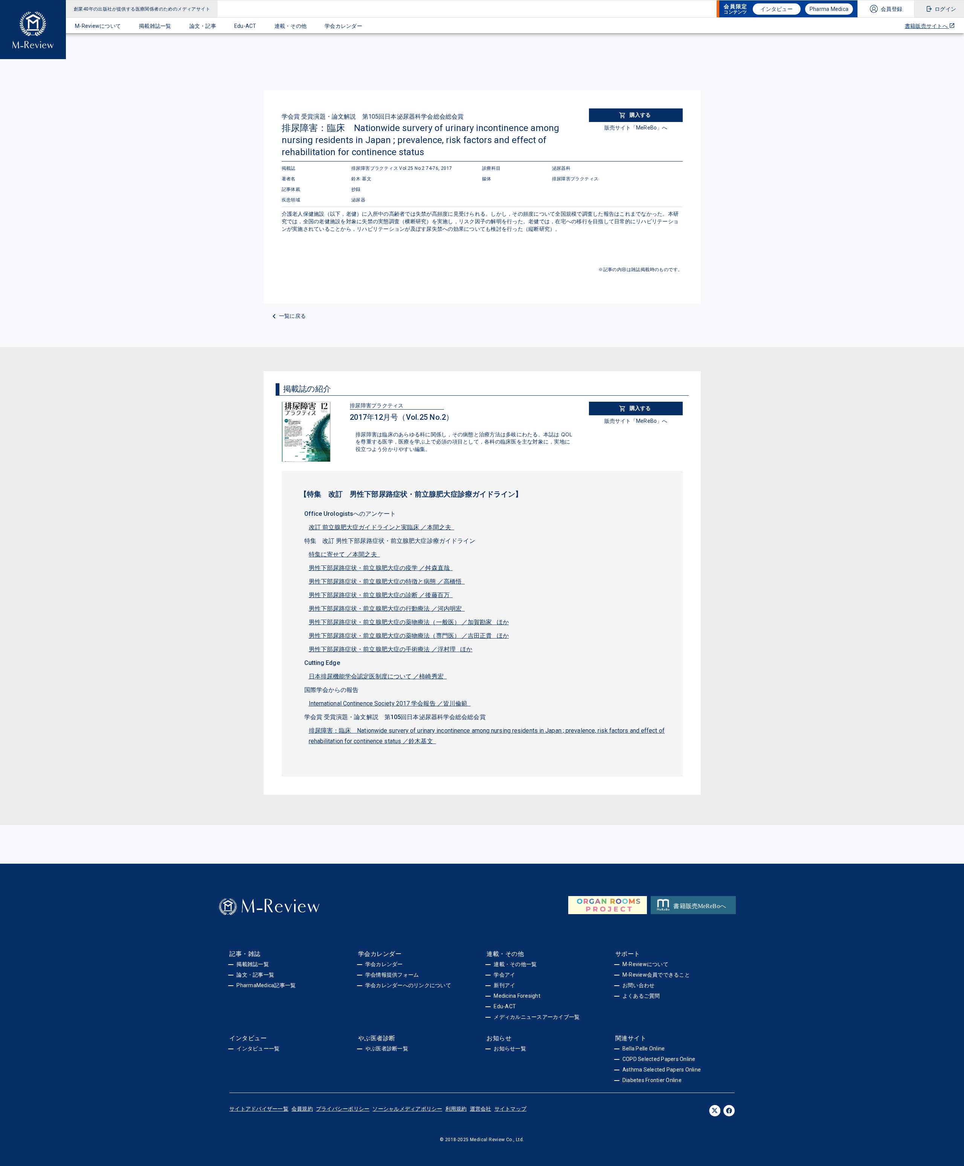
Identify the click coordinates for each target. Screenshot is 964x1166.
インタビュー (776, 9)
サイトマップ (510, 1109)
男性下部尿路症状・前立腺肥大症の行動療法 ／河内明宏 (387, 608)
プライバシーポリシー (343, 1109)
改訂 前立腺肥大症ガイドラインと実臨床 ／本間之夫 (382, 527)
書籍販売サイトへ (927, 26)
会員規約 (302, 1109)
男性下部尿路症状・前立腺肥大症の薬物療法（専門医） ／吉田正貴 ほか (409, 635)
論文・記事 (202, 26)
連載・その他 (291, 26)
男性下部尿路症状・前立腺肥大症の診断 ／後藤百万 (381, 595)
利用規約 (456, 1109)
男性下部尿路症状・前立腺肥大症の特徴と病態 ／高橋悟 (387, 581)
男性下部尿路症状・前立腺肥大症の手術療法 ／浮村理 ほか (391, 649)
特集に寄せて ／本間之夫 (344, 554)
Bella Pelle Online (643, 1049)
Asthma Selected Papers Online (661, 1070)
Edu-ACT (245, 26)
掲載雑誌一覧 (155, 26)
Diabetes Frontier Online (652, 1080)
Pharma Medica (829, 9)
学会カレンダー (343, 26)
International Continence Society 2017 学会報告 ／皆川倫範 (390, 703)
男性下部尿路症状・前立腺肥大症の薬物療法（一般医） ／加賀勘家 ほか (409, 622)
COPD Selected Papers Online (659, 1059)
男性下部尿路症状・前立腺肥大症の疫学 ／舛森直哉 (381, 568)
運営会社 (480, 1109)
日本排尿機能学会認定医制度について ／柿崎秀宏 (378, 676)
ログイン (945, 9)
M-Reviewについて (98, 26)
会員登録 (891, 9)
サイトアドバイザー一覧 (258, 1109)
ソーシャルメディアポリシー (407, 1109)
